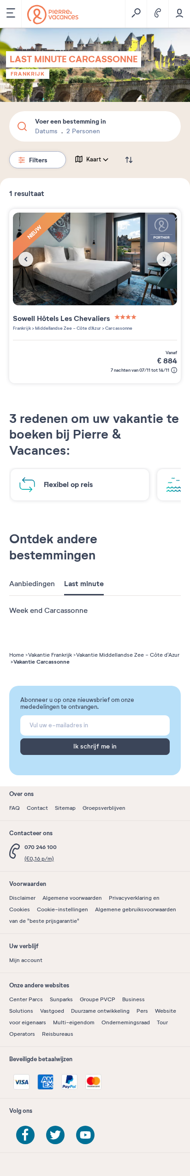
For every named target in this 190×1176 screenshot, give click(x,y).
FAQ (14, 808)
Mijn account (25, 960)
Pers (142, 1011)
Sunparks (61, 999)
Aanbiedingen (32, 583)
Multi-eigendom (74, 1022)
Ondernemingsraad (125, 1022)
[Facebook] (25, 1135)
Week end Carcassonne (48, 610)
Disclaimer (22, 898)
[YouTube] (85, 1135)
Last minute (84, 583)
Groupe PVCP (97, 999)
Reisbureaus (57, 1034)
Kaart (93, 159)
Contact (37, 808)
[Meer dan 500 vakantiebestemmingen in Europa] (52, 14)
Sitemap (65, 808)
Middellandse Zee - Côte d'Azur (67, 328)
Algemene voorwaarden (72, 898)
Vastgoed (52, 1011)
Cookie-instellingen (62, 909)
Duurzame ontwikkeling (100, 1011)
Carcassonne (118, 328)
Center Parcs (26, 999)
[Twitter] (55, 1135)
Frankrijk (28, 73)
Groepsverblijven (104, 808)
